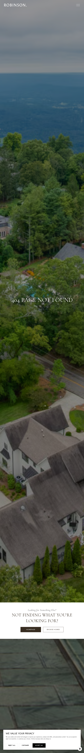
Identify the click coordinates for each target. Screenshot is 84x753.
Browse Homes (53, 629)
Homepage (30, 629)
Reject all (11, 745)
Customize (25, 745)
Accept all (39, 745)
